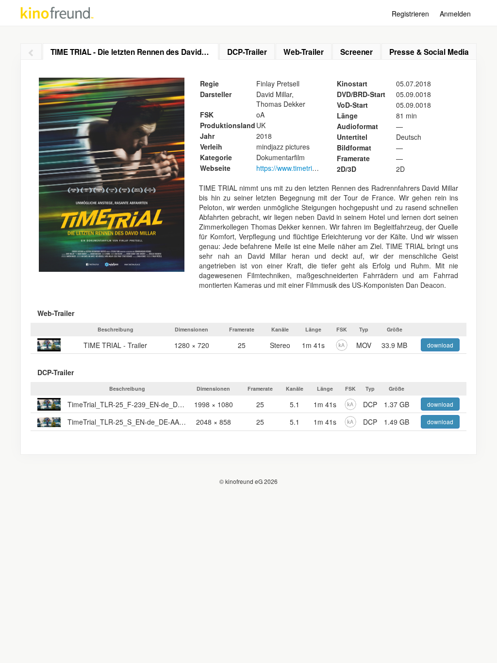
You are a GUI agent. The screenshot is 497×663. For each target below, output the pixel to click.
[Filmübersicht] (31, 51)
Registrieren (410, 13)
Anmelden (455, 13)
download (440, 345)
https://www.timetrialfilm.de (297, 168)
